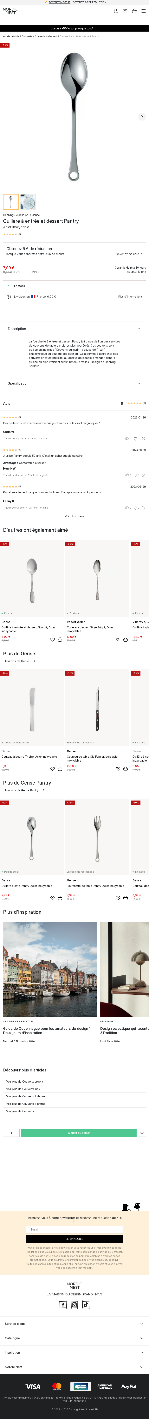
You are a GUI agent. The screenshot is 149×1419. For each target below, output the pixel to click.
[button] (12, 234)
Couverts (27, 36)
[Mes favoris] (125, 11)
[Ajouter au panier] (60, 639)
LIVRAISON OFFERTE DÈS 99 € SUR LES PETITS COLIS (77, 2)
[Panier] (134, 11)
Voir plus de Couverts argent (24, 1081)
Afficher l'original (37, 438)
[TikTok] (85, 1304)
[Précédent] (7, 117)
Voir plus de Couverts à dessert (26, 1096)
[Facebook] (63, 1304)
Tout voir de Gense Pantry (21, 790)
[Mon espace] (115, 11)
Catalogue (12, 1338)
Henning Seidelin (13, 215)
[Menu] (143, 11)
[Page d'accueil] (10, 11)
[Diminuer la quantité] (6, 1133)
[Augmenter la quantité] (17, 1133)
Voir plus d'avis (74, 516)
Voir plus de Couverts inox (23, 1089)
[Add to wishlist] (52, 639)
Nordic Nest (13, 1367)
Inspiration (12, 1352)
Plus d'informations (130, 296)
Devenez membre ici (129, 254)
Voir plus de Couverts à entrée (26, 1103)
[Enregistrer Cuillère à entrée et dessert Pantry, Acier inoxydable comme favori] (142, 1133)
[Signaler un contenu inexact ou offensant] (143, 438)
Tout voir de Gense (17, 661)
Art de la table (11, 36)
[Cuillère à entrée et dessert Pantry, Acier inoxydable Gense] (74, 116)
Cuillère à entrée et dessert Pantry (79, 36)
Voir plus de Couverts (20, 1111)
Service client (15, 1324)
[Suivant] (142, 117)
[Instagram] (74, 1304)
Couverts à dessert (46, 36)
